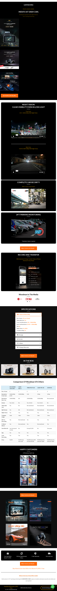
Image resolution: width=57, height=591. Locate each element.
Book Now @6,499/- (47, 587)
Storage (21, 335)
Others (21, 343)
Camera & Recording (24, 314)
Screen (21, 339)
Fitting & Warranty (24, 347)
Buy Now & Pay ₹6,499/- (29, 248)
